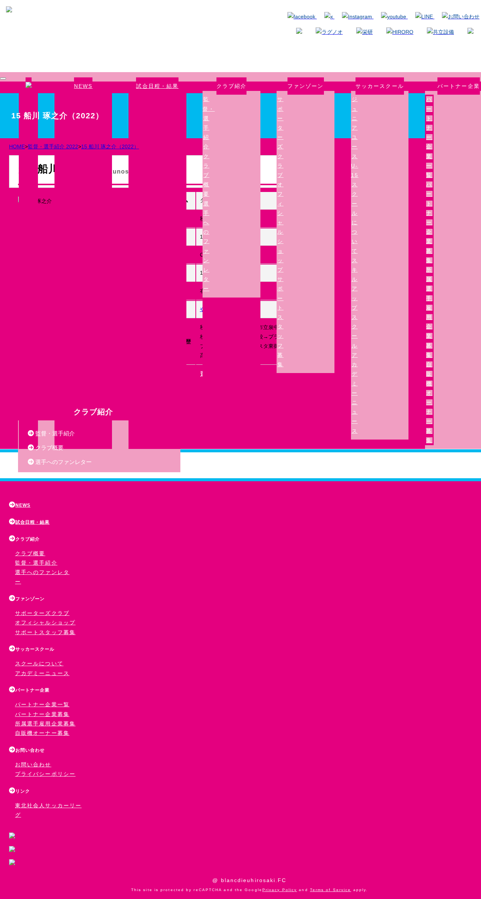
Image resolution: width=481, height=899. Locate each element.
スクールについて (39, 663)
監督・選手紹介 (54, 433)
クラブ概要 (206, 175)
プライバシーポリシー (45, 774)
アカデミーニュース (355, 393)
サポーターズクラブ (280, 137)
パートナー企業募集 (429, 222)
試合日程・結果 (157, 86)
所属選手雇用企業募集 (45, 724)
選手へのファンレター (63, 462)
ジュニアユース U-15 (354, 137)
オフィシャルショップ (45, 622)
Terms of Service (330, 890)
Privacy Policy (279, 890)
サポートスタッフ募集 (45, 632)
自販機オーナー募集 (429, 402)
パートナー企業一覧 (429, 137)
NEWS (83, 86)
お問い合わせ (33, 765)
